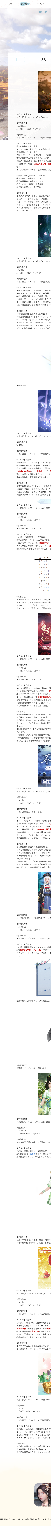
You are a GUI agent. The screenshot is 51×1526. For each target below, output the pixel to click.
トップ (9, 4)
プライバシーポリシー (16, 1519)
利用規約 (3, 1519)
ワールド (40, 4)
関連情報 (25, 4)
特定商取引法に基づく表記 (36, 1519)
